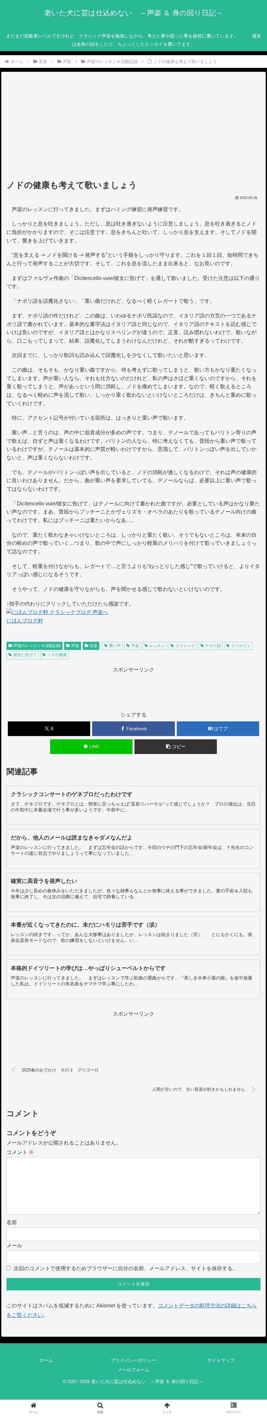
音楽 (93, 645)
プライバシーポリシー (133, 1360)
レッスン (157, 645)
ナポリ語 (213, 645)
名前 (12, 1222)
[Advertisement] (133, 128)
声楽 (75, 645)
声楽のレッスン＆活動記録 (37, 645)
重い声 (115, 645)
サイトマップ (220, 1360)
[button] (175, 746)
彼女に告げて (25, 655)
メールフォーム (133, 1369)
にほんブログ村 (25, 620)
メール (14, 1245)
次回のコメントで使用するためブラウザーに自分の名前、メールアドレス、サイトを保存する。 (126, 1268)
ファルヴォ (241, 645)
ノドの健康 (57, 655)
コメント (20, 1152)
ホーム (46, 1360)
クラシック (185, 645)
